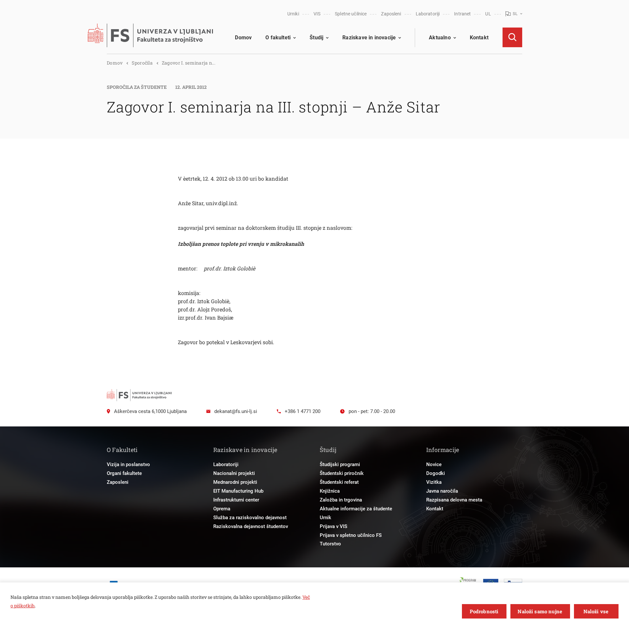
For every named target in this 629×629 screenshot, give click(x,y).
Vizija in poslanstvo (128, 464)
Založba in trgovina (341, 500)
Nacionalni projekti (234, 473)
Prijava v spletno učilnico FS (351, 535)
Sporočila (142, 63)
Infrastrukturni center (236, 500)
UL (488, 13)
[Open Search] (512, 37)
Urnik (325, 518)
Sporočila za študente (137, 87)
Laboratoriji (428, 13)
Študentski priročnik (342, 473)
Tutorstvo (330, 544)
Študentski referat (339, 482)
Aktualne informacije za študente (356, 509)
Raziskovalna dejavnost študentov (250, 526)
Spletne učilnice (351, 13)
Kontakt (479, 37)
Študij (316, 37)
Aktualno (439, 37)
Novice (434, 464)
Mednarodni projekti (235, 482)
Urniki (293, 13)
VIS (317, 13)
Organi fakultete (124, 473)
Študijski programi (340, 464)
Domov (243, 37)
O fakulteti (278, 37)
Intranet (462, 13)
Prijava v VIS (333, 526)
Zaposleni (391, 13)
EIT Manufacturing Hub (238, 491)
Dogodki (435, 473)
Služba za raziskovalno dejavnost (250, 518)
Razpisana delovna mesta (454, 500)
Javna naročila (442, 491)
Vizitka (434, 482)
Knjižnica (330, 491)
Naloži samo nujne (540, 611)
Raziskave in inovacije (369, 37)
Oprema (221, 509)
